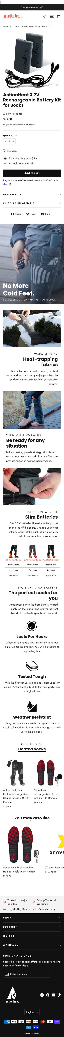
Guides (8, 936)
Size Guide (12, 150)
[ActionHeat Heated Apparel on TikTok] (59, 995)
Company (11, 945)
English (30, 1012)
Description (12, 194)
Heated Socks (32, 749)
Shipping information (20, 203)
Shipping (7, 124)
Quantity (10, 136)
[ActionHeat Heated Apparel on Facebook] (47, 995)
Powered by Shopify (32, 1033)
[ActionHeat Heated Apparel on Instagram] (42, 995)
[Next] (59, 776)
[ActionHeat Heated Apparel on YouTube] (53, 995)
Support (10, 927)
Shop (7, 917)
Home (5, 26)
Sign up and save (17, 955)
